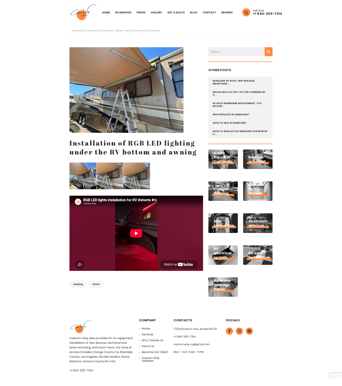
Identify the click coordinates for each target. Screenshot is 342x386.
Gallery (156, 12)
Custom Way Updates (151, 359)
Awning (78, 284)
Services (147, 334)
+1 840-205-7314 (81, 370)
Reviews (227, 12)
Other (96, 284)
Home (106, 12)
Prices (141, 12)
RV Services (123, 12)
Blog (193, 12)
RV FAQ (110, 361)
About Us (148, 346)
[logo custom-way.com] (83, 12)
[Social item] (229, 331)
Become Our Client (155, 352)
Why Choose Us (152, 340)
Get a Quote (176, 12)
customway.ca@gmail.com (192, 344)
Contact (209, 12)
